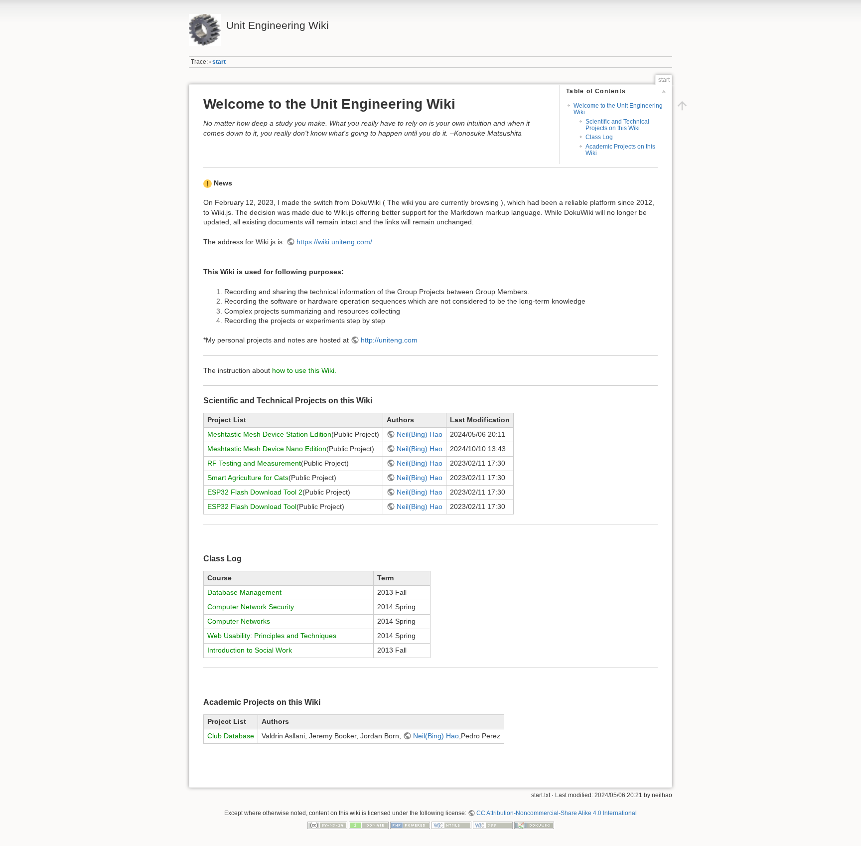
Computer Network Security (250, 607)
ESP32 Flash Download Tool (251, 506)
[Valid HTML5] (451, 825)
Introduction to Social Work (249, 650)
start (219, 61)
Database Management (244, 592)
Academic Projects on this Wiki (620, 150)
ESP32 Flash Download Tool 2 (254, 492)
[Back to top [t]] (682, 105)
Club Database (230, 736)
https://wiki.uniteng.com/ (334, 242)
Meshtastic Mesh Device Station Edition (269, 434)
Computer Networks (238, 621)
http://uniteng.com (389, 340)
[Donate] (369, 825)
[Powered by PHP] (410, 825)
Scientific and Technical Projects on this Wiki (617, 125)
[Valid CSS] (493, 825)
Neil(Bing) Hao (419, 434)
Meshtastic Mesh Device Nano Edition (266, 449)
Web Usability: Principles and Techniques (271, 636)
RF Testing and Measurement (254, 463)
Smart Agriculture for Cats (247, 478)
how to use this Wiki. (304, 370)
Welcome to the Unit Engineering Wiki (618, 109)
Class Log (599, 137)
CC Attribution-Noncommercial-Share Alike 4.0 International (556, 813)
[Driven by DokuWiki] (534, 825)
